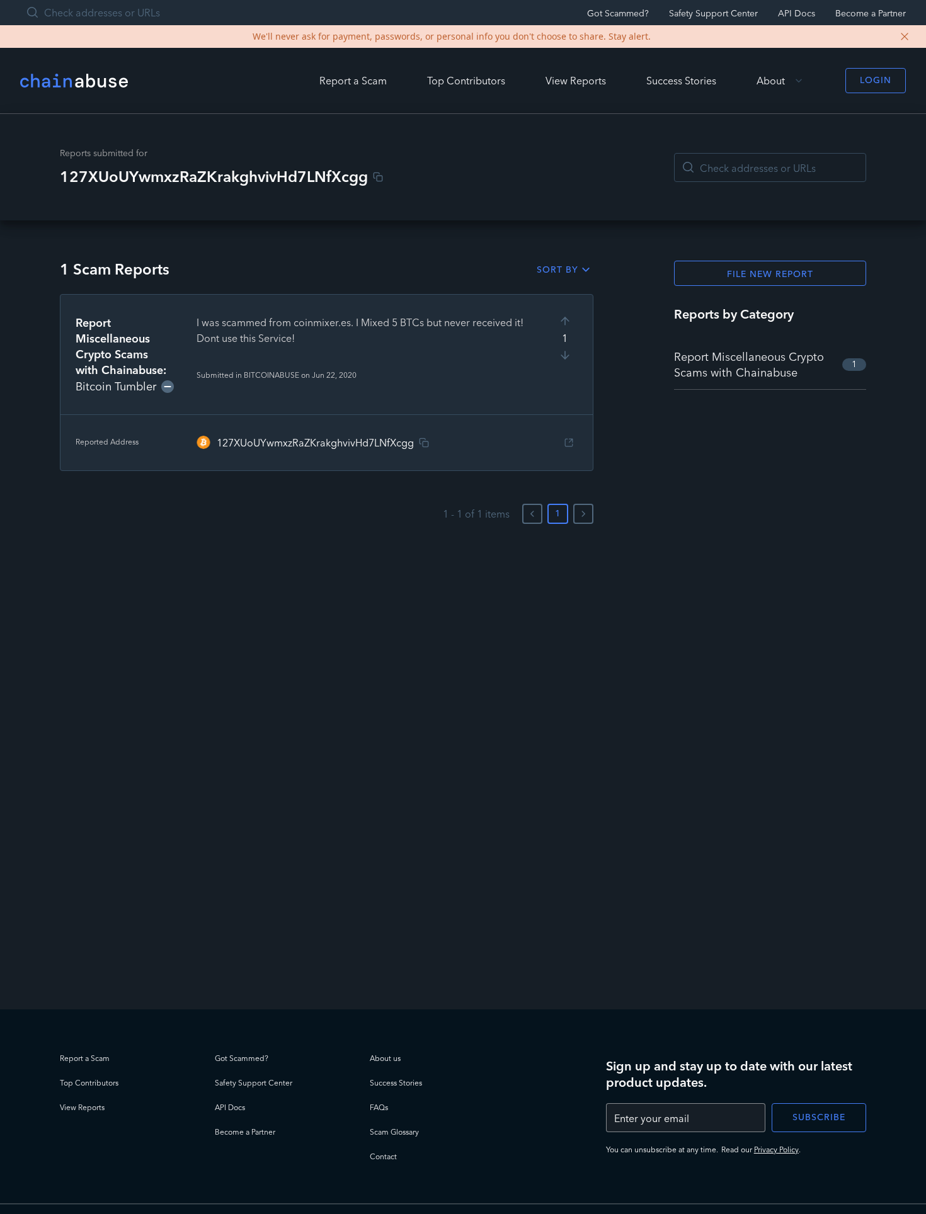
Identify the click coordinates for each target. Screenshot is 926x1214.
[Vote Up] (565, 321)
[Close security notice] (904, 36)
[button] (326, 382)
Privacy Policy (776, 1149)
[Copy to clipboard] (378, 177)
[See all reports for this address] (569, 443)
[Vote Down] (565, 355)
